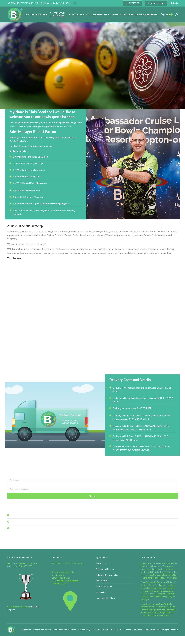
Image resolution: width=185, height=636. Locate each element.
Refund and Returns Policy (107, 575)
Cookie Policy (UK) (104, 586)
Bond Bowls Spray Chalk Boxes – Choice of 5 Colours (34, 366)
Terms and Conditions (105, 598)
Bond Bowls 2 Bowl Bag (34, 309)
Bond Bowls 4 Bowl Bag (151, 309)
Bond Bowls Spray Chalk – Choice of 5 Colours (92, 309)
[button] (174, 359)
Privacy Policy (102, 581)
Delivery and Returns (105, 569)
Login (175, 3)
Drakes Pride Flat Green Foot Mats (92, 366)
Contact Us (101, 592)
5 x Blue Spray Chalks (151, 366)
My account (101, 563)
